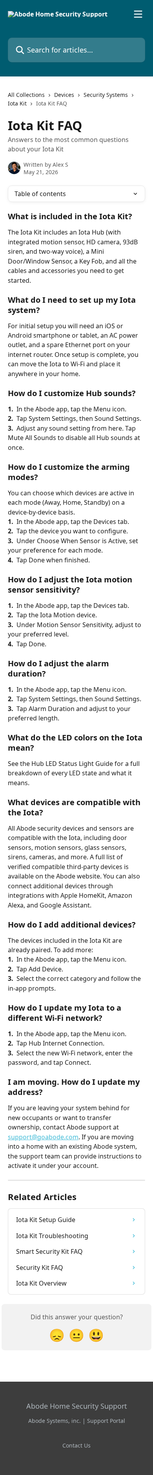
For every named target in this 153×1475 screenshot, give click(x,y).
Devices (64, 94)
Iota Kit (17, 103)
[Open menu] (138, 14)
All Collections (26, 94)
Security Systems (106, 94)
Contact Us (76, 1445)
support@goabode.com (43, 1137)
